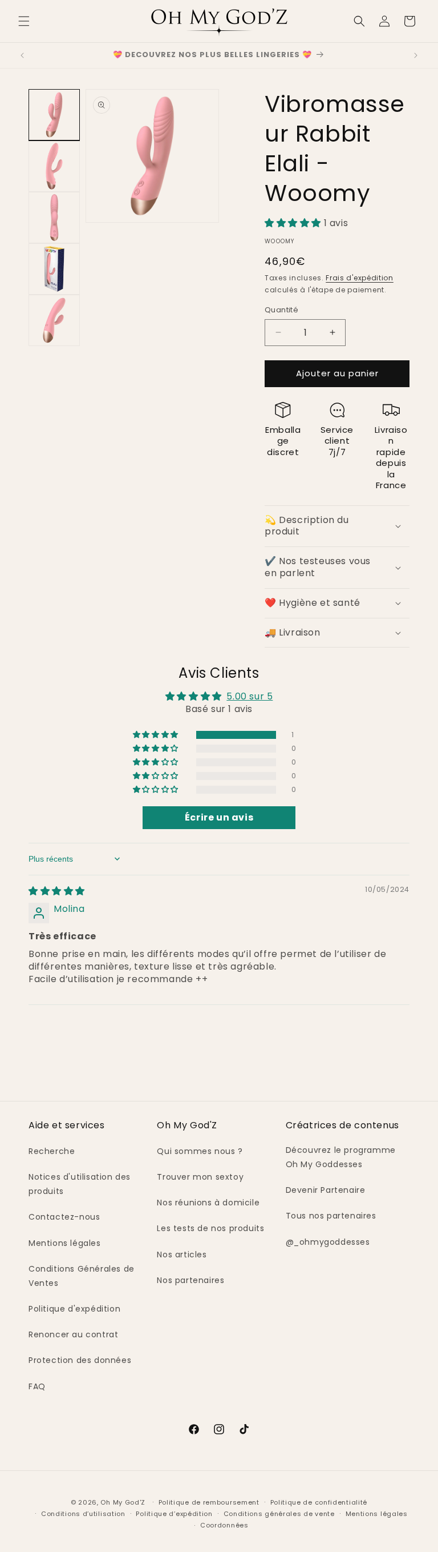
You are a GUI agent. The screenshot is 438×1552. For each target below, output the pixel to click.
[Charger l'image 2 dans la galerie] (54, 166)
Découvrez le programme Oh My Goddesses (341, 1157)
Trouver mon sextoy (200, 1177)
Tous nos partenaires (331, 1215)
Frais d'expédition (360, 278)
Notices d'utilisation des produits (80, 1184)
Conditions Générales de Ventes (82, 1276)
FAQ (37, 1386)
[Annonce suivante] (415, 55)
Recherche (52, 1151)
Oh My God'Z (122, 1502)
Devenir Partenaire (326, 1190)
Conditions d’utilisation (83, 1513)
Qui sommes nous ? (199, 1151)
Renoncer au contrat (73, 1334)
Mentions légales (65, 1243)
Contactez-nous (64, 1217)
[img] (57, 891)
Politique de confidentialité (319, 1502)
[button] (23, 21)
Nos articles (181, 1254)
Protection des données (80, 1360)
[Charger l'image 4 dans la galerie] (54, 269)
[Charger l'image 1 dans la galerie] (54, 114)
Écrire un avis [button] (219, 817)
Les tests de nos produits (210, 1228)
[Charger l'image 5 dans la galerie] (54, 320)
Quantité (281, 309)
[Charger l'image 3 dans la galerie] (54, 217)
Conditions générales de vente (279, 1513)
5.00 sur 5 (249, 696)
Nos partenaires (190, 1280)
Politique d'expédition (74, 1308)
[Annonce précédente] (22, 55)
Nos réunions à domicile (208, 1202)
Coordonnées (224, 1525)
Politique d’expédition (174, 1513)
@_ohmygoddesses (328, 1242)
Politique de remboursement (209, 1502)
